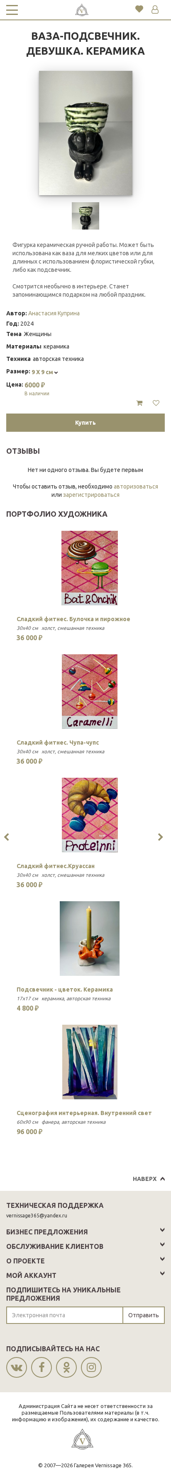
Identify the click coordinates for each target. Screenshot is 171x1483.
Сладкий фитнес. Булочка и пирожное (73, 619)
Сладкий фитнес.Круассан (56, 866)
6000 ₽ (36, 388)
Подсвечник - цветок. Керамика (65, 989)
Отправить (143, 1315)
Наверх (144, 1179)
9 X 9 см (43, 372)
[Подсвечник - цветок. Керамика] (90, 938)
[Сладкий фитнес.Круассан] (90, 815)
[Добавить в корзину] (139, 403)
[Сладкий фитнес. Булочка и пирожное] (90, 568)
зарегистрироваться (91, 494)
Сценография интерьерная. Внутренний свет (84, 1113)
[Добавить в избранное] (156, 403)
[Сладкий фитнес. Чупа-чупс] (90, 691)
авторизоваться (136, 486)
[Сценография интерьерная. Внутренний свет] (90, 1062)
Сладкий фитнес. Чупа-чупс (58, 742)
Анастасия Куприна (54, 313)
